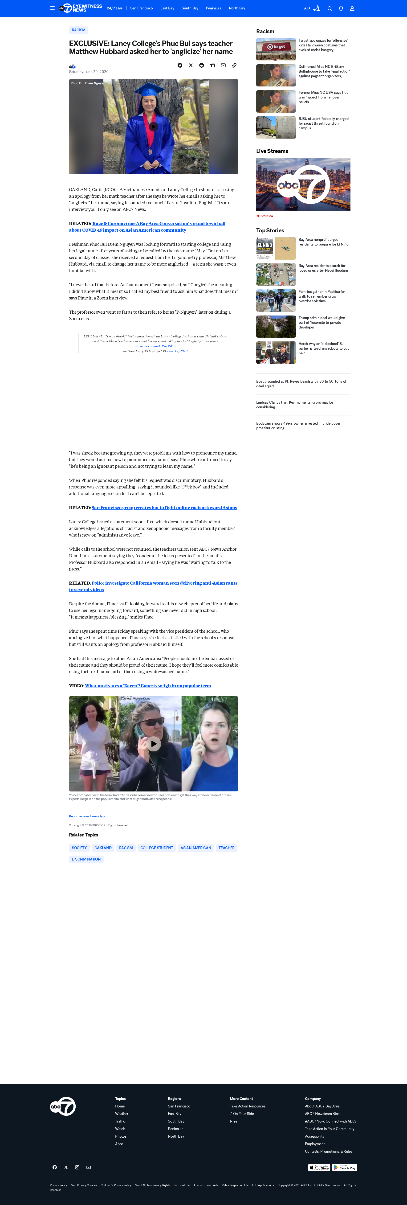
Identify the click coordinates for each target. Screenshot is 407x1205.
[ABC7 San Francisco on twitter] (66, 1167)
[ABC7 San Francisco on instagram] (77, 1167)
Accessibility (314, 1136)
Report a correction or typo (87, 816)
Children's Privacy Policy (116, 1185)
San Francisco (141, 8)
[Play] (303, 184)
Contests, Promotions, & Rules (328, 1151)
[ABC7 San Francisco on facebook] (54, 1167)
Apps (119, 1144)
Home (120, 1106)
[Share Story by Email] (223, 65)
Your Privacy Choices (84, 1185)
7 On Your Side (242, 1114)
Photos (120, 1136)
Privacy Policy (58, 1185)
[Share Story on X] (191, 65)
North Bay (237, 8)
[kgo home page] (63, 1106)
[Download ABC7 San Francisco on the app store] (319, 1167)
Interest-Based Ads (206, 1185)
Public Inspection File (235, 1185)
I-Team (235, 1121)
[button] (52, 8)
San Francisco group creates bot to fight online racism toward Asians (164, 507)
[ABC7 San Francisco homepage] (80, 8)
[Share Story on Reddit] (202, 65)
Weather (121, 1114)
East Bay (167, 8)
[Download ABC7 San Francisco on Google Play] (344, 1167)
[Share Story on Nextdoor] (212, 65)
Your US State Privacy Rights (152, 1185)
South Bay (190, 8)
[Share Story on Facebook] (180, 65)
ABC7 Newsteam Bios (322, 1114)
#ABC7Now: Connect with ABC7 (331, 1121)
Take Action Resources (247, 1106)
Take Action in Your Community (329, 1129)
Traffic (120, 1121)
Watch (120, 1129)
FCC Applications (263, 1185)
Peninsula (213, 8)
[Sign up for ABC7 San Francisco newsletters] (88, 1167)
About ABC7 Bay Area (322, 1106)
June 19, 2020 (177, 350)
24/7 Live (114, 8)
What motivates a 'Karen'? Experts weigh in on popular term (148, 685)
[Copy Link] (234, 65)
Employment (315, 1144)
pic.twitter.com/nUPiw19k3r (155, 345)
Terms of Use (182, 1185)
